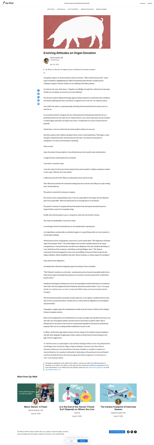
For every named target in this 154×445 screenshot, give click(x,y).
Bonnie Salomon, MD (36, 410)
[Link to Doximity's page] (77, 401)
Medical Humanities (87, 9)
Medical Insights (101, 9)
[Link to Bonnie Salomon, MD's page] (35, 401)
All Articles (50, 9)
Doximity (77, 413)
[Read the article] (35, 392)
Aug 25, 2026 (28, 413)
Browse (142, 3)
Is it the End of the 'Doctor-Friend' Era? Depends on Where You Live (76, 408)
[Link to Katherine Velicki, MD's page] (118, 401)
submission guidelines (95, 367)
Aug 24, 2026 (111, 416)
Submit (150, 3)
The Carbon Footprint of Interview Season (118, 408)
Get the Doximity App (117, 432)
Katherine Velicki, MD (118, 413)
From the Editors (73, 9)
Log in (71, 441)
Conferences (61, 9)
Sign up (82, 441)
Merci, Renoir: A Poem (35, 407)
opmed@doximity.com (52, 369)
